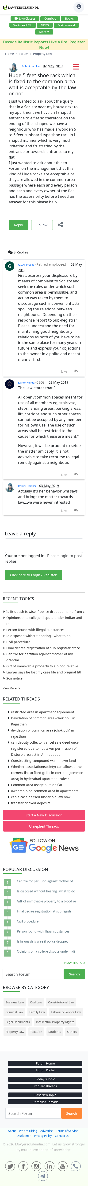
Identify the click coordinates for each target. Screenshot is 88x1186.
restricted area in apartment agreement (42, 712)
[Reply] (75, 371)
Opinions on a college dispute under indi (46, 951)
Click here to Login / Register (33, 574)
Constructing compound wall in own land (43, 760)
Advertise (46, 1131)
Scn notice (14, 678)
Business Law (14, 1002)
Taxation (36, 1032)
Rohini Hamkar (31, 66)
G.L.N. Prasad (26, 264)
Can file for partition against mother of (45, 881)
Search (74, 974)
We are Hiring (28, 1131)
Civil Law (36, 1002)
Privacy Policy (43, 1136)
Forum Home (45, 1063)
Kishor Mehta (26, 382)
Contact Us (62, 1136)
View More (10, 688)
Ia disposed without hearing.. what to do (38, 636)
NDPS (45, 25)
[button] (76, 68)
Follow (42, 224)
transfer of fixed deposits (30, 803)
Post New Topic (45, 1095)
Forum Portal (45, 1070)
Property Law (14, 1032)
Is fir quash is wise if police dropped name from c (45, 611)
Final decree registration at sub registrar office (43, 648)
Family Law (37, 1012)
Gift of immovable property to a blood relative (42, 666)
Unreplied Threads (44, 826)
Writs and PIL (22, 25)
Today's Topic (45, 1079)
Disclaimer (24, 1136)
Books (69, 18)
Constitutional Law (61, 1002)
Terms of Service (67, 1131)
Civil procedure (18, 642)
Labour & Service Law (66, 1012)
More (42, 32)
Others (72, 1032)
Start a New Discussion (44, 815)
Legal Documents (17, 1022)
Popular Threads (45, 1086)
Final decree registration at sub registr (44, 911)
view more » (74, 962)
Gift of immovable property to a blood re (46, 901)
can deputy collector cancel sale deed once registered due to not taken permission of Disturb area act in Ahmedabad (45, 748)
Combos (50, 18)
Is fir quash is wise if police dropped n (44, 941)
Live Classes (27, 18)
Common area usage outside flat (36, 785)
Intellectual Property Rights (55, 1022)
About (12, 1131)
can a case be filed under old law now (40, 797)
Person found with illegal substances (35, 630)
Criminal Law (14, 1012)
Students (54, 1032)
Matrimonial (66, 25)
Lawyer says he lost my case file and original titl (43, 672)
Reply (18, 224)
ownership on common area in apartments (44, 791)
